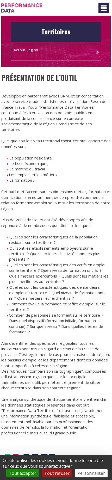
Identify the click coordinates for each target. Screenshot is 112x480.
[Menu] (103, 8)
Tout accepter (22, 473)
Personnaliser (91, 473)
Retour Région (26, 49)
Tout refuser (57, 473)
